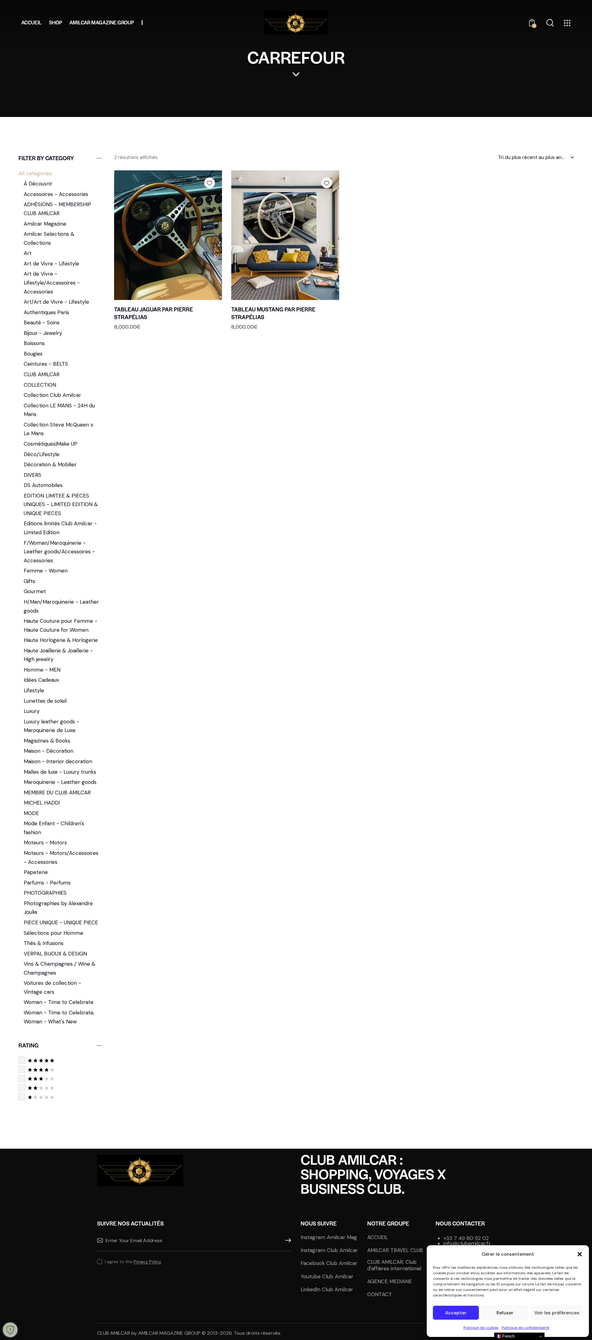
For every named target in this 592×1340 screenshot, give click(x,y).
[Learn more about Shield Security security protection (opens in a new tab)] (10, 1329)
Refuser (504, 1313)
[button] (580, 1254)
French (508, 1336)
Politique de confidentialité (525, 1327)
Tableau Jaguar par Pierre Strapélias (153, 313)
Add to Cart (172, 293)
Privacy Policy (147, 1261)
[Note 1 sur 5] (60, 1097)
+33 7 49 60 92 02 (466, 1238)
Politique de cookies (481, 1327)
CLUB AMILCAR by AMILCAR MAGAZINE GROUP (148, 1333)
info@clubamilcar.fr (467, 1243)
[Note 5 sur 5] (60, 1060)
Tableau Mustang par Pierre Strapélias (273, 313)
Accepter (456, 1313)
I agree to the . (133, 1261)
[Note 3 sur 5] (60, 1078)
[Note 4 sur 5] (60, 1069)
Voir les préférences (556, 1313)
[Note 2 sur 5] (60, 1088)
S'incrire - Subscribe (286, 1240)
